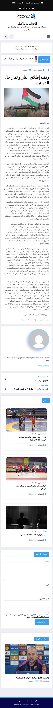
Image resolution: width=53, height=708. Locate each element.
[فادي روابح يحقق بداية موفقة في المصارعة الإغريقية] (26, 420)
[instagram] (23, 8)
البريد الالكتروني (44, 599)
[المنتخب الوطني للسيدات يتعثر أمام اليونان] (26, 469)
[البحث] (11, 37)
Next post (44, 385)
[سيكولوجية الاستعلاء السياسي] (26, 517)
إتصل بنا (29, 701)
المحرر (41, 433)
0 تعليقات (25, 70)
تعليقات (46, 561)
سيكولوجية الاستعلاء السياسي (33, 534)
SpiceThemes (25, 705)
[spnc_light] (5, 36)
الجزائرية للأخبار (27, 24)
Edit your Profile (42, 358)
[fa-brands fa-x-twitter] (30, 8)
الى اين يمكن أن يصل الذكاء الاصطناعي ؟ (31, 389)
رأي (36, 701)
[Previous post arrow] (5, 379)
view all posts (43, 366)
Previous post (43, 377)
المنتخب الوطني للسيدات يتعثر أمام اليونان (23, 59)
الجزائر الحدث (44, 646)
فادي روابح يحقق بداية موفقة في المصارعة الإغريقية (32, 438)
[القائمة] (48, 36)
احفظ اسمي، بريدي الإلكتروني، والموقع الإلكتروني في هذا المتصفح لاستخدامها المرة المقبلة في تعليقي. (27, 616)
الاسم (47, 585)
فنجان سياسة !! (41, 380)
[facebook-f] (33, 8)
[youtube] (20, 8)
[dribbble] (26, 8)
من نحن (21, 701)
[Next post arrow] (5, 389)
